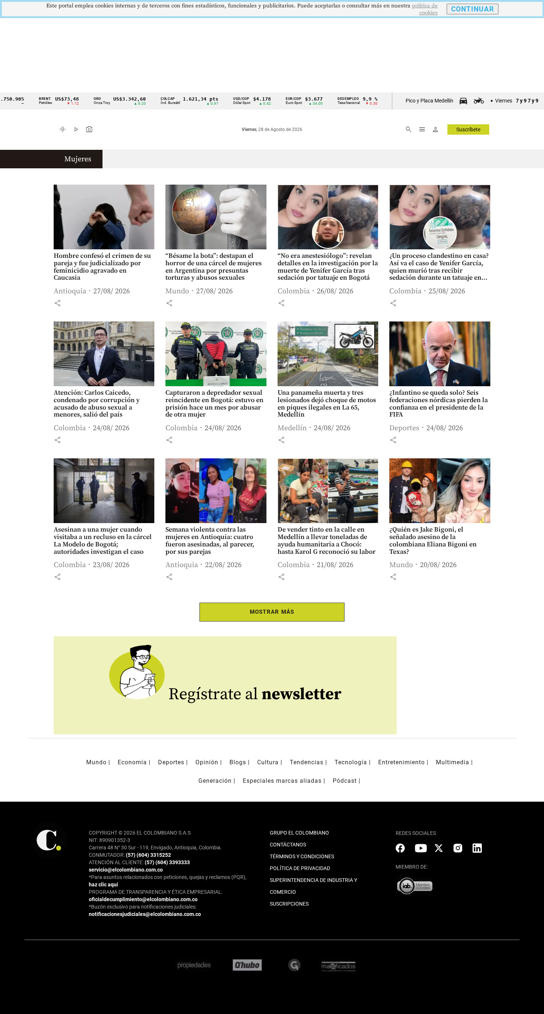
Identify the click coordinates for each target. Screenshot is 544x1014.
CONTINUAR (472, 9)
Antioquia (70, 291)
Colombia (294, 291)
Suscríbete (468, 129)
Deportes (404, 428)
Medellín (292, 428)
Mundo (177, 291)
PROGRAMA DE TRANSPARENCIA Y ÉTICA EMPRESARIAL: (155, 892)
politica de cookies (425, 9)
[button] (57, 303)
